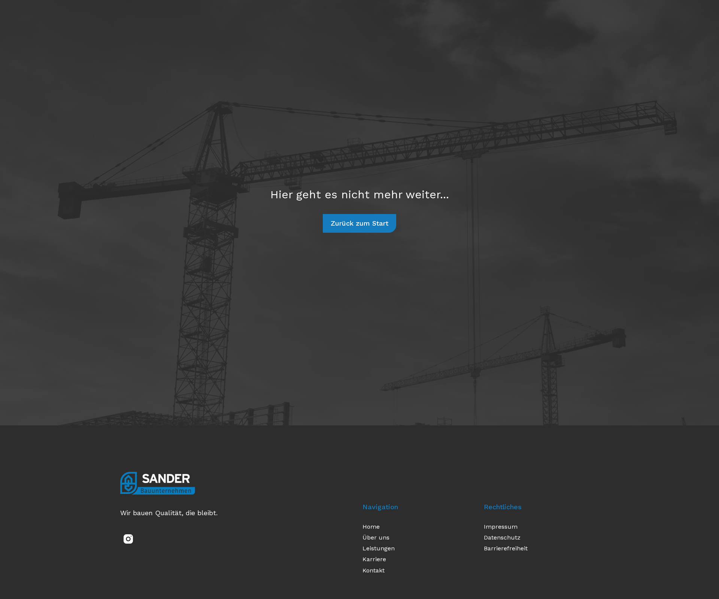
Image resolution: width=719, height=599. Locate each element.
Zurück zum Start (359, 223)
